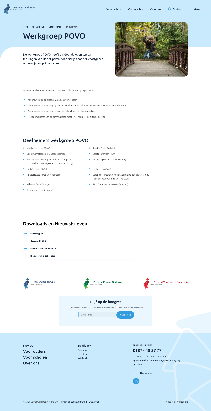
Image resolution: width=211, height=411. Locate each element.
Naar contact (146, 373)
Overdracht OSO (38, 241)
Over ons (155, 9)
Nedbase (183, 401)
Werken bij (83, 358)
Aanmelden (125, 315)
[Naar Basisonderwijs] (105, 283)
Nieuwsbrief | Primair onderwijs (103, 307)
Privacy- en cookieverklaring (73, 401)
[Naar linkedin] (136, 381)
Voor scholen (135, 9)
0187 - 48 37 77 (147, 350)
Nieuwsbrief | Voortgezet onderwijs (131, 307)
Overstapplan (36, 233)
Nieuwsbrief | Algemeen (79, 307)
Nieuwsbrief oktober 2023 (42, 256)
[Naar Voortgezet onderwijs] (160, 283)
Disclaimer (94, 401)
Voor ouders (113, 9)
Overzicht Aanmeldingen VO (44, 248)
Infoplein (82, 354)
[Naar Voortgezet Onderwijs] (50, 283)
